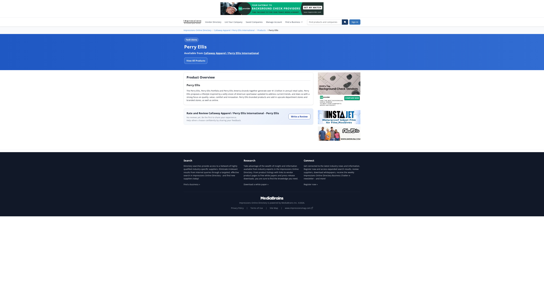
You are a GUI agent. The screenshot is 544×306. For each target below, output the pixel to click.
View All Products (195, 60)
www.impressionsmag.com (298, 208)
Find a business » (192, 184)
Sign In (355, 22)
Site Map (274, 208)
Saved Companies (254, 22)
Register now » (311, 184)
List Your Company (233, 22)
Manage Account (274, 22)
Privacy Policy (237, 208)
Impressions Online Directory (197, 30)
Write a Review (299, 116)
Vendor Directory (213, 22)
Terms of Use (256, 208)
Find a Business (292, 22)
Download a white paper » (256, 184)
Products (261, 30)
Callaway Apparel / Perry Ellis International (234, 30)
